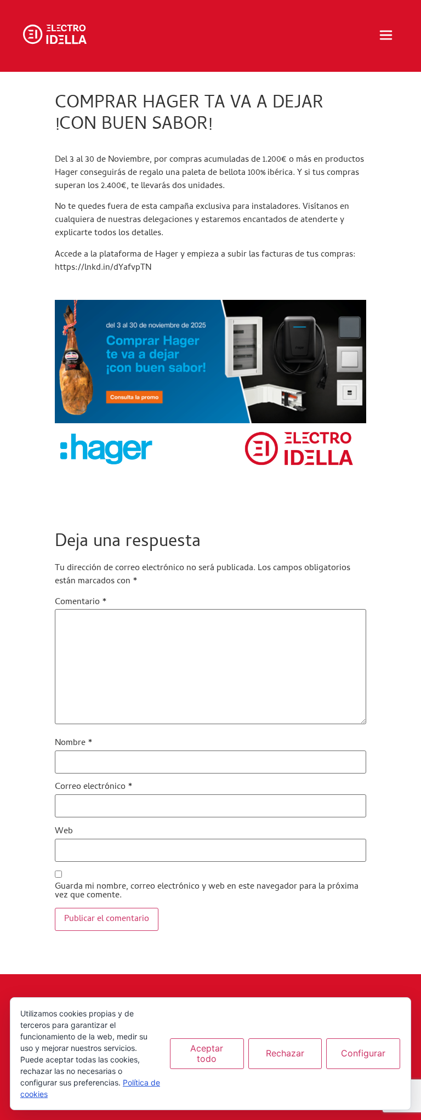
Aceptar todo (206, 1053)
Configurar (363, 1053)
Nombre (74, 743)
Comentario (81, 602)
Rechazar (285, 1053)
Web (64, 831)
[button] (386, 36)
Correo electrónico (94, 787)
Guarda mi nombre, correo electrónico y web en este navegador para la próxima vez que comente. (207, 891)
